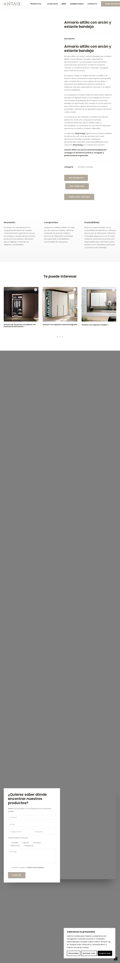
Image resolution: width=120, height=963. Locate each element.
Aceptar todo (105, 953)
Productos (35, 4)
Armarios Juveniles (85, 167)
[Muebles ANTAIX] (12, 4)
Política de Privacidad (35, 867)
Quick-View (35, 289)
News (64, 4)
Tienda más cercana (79, 197)
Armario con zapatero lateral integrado (60, 324)
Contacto (92, 4)
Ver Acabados (76, 178)
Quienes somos (77, 4)
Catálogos (52, 4)
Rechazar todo (88, 953)
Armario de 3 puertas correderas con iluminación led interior (20, 325)
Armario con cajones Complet (94, 325)
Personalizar (73, 953)
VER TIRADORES (77, 186)
